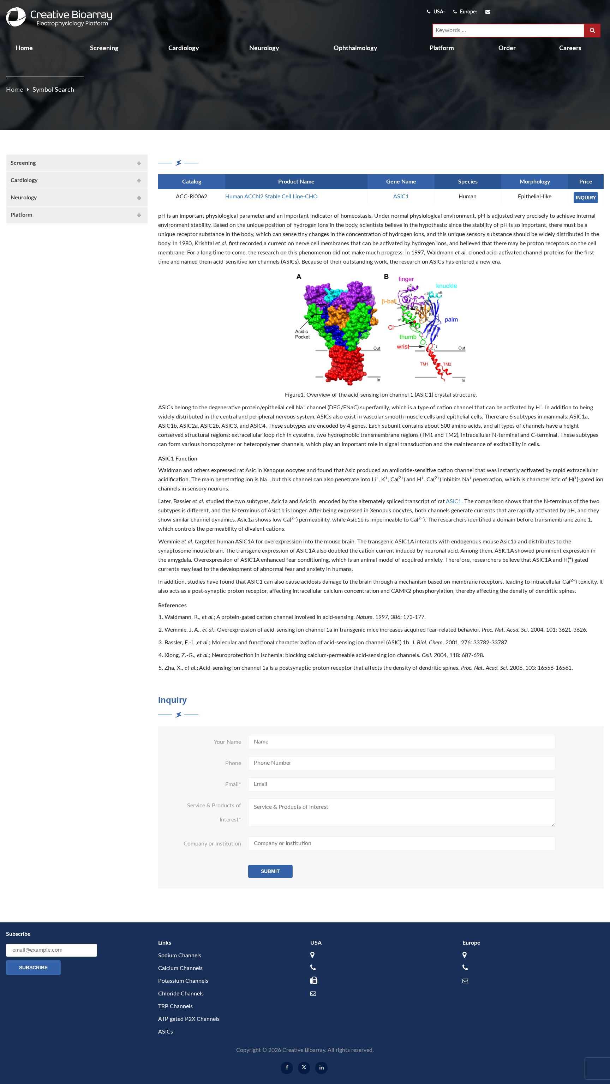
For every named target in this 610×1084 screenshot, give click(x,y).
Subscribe (33, 967)
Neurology (264, 48)
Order (507, 48)
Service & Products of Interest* (214, 813)
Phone (233, 763)
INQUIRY (586, 197)
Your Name (227, 742)
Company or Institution (212, 844)
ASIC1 (401, 196)
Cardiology (183, 48)
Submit (270, 871)
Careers (570, 48)
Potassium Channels (183, 981)
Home (24, 48)
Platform (442, 48)
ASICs (165, 1032)
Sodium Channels (179, 955)
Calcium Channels (180, 968)
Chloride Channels (181, 993)
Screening (104, 48)
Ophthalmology (355, 48)
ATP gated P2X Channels (189, 1019)
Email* (233, 784)
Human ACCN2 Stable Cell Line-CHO (271, 196)
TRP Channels (175, 1006)
